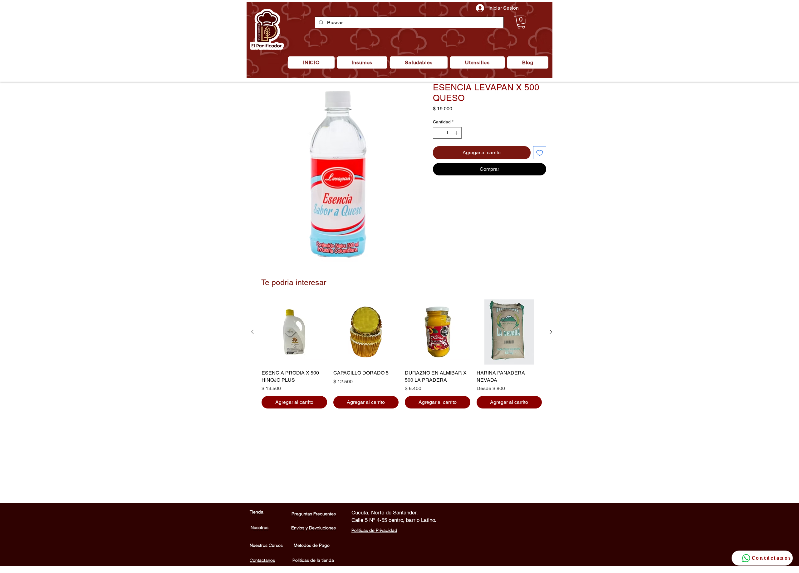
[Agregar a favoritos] (539, 152)
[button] (362, 62)
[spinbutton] (447, 132)
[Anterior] (252, 332)
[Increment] (457, 132)
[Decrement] (438, 132)
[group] (402, 354)
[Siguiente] (551, 332)
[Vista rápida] (294, 332)
